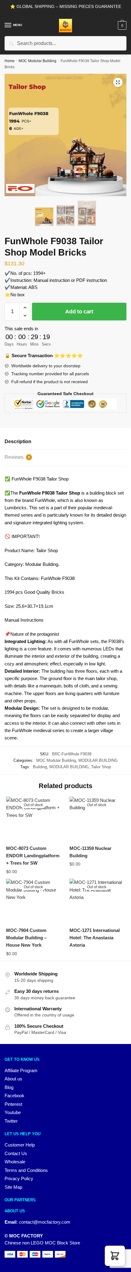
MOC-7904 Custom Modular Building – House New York (26, 938)
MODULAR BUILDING (98, 760)
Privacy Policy (19, 1178)
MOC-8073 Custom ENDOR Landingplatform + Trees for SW (32, 856)
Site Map (13, 1187)
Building (40, 767)
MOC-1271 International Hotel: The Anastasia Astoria (94, 938)
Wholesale (15, 1161)
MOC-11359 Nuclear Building (90, 852)
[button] (117, 82)
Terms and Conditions (26, 1170)
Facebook (14, 1095)
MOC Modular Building (37, 61)
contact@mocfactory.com (44, 1222)
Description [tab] (18, 441)
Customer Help (20, 1144)
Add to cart (79, 312)
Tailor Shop (101, 767)
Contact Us (16, 1153)
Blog (9, 1087)
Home (10, 61)
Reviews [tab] (17, 457)
